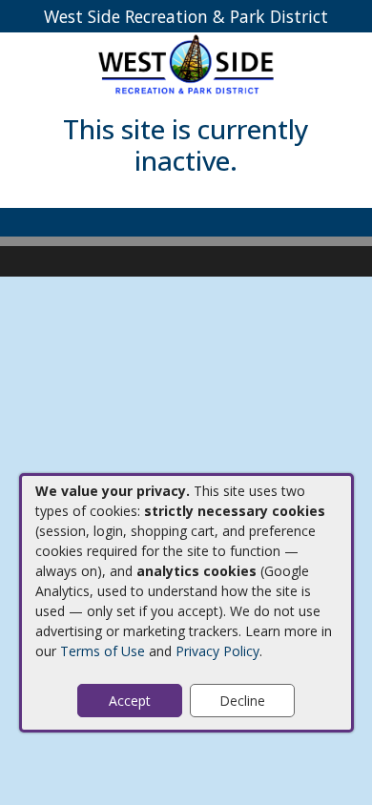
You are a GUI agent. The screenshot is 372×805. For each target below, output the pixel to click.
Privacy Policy (217, 651)
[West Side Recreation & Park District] (186, 63)
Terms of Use (102, 651)
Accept (130, 700)
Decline (242, 700)
